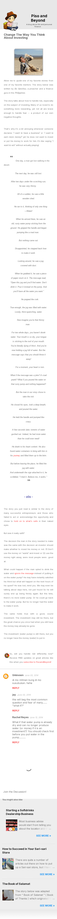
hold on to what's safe (26, 521)
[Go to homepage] (11, 20)
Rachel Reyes (20, 717)
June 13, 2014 (36, 717)
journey (17, 455)
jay (14, 694)
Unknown (18, 675)
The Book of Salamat (16, 883)
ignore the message (24, 573)
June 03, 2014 (31, 675)
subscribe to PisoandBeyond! (37, 662)
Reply (15, 688)
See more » (43, 835)
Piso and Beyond (39, 18)
